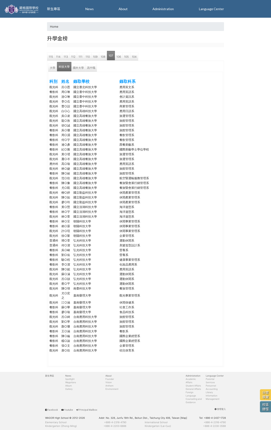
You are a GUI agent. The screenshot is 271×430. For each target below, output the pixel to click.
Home (54, 26)
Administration (163, 9)
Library (209, 392)
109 (95, 56)
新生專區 (53, 9)
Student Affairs (193, 385)
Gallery (69, 389)
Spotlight (69, 379)
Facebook (53, 409)
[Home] (22, 9)
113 (66, 56)
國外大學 (78, 68)
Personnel (211, 385)
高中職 (91, 68)
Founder (109, 379)
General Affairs (193, 389)
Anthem (109, 385)
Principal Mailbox (88, 409)
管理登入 (221, 409)
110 (88, 56)
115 (51, 56)
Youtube (68, 409)
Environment (111, 389)
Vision (108, 382)
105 (126, 56)
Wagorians (70, 382)
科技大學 (64, 66)
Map (183, 417)
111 (80, 56)
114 (58, 56)
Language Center (211, 9)
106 (118, 56)
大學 (52, 68)
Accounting (212, 389)
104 (134, 56)
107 (111, 55)
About (123, 9)
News (89, 9)
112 (73, 56)
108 (103, 56)
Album (68, 385)
